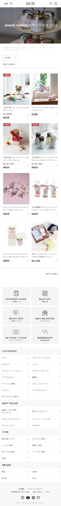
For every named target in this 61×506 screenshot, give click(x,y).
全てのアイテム (15, 48)
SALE (4, 458)
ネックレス (6, 364)
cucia (34, 478)
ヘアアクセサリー (8, 377)
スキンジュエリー (8, 425)
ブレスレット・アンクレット (12, 371)
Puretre (4, 478)
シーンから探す (7, 445)
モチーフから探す (8, 452)
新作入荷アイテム (8, 439)
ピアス (4, 358)
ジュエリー (6, 390)
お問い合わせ (37, 492)
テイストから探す (39, 439)
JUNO (34, 472)
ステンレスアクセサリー (11, 419)
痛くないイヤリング (39, 411)
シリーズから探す (39, 452)
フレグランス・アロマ (46, 48)
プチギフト (36, 425)
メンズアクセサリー (39, 390)
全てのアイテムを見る (10, 396)
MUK (3, 472)
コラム (47, 492)
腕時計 (34, 377)
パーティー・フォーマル (41, 419)
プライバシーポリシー (35, 489)
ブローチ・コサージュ (40, 371)
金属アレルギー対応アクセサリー (9, 411)
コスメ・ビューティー (29, 48)
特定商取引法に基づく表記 (20, 492)
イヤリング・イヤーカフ (41, 358)
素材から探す (37, 445)
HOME (5, 48)
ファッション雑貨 (8, 384)
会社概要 (21, 489)
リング (34, 364)
